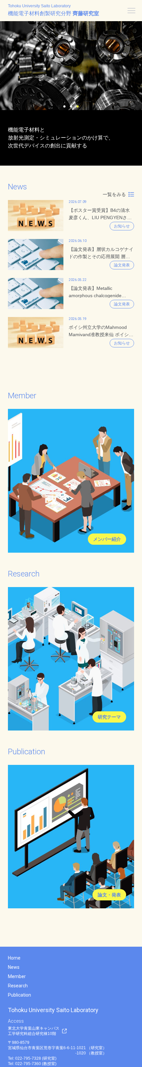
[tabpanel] (71, 65)
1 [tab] (64, 106)
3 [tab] (77, 106)
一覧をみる (114, 194)
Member (17, 976)
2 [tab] (71, 106)
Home (14, 958)
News (13, 967)
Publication (19, 995)
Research (18, 985)
